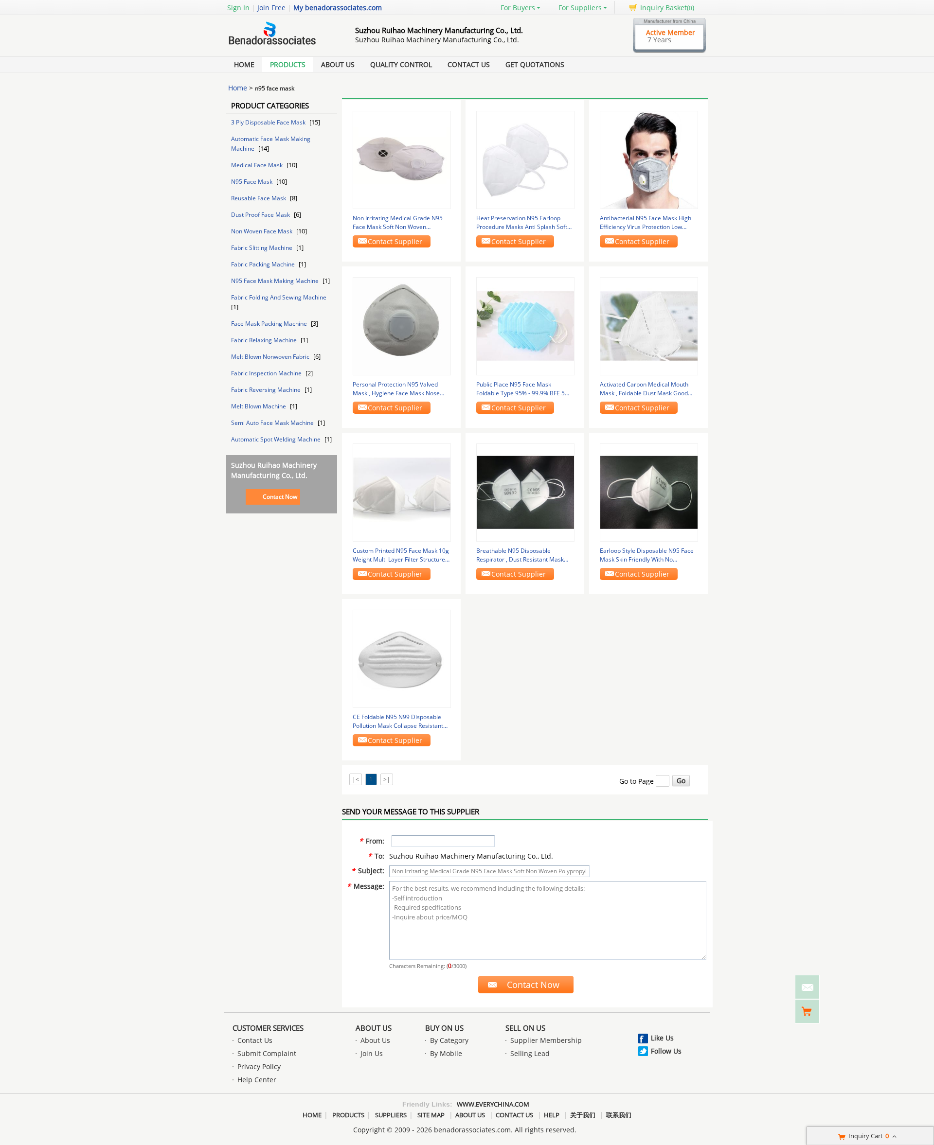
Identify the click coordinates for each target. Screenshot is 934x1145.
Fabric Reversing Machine (266, 390)
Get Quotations (534, 64)
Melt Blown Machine (259, 406)
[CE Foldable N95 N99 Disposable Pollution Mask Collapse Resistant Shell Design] (401, 658)
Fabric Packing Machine (263, 264)
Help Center (256, 1079)
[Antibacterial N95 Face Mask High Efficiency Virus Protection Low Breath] (649, 159)
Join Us (371, 1053)
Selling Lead (530, 1053)
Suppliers (391, 1114)
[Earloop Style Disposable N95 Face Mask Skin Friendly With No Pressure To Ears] (649, 492)
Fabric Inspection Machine (267, 373)
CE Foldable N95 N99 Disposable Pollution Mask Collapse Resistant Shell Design (398, 721)
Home (244, 64)
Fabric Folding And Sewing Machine (278, 297)
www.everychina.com (493, 1104)
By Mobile (446, 1053)
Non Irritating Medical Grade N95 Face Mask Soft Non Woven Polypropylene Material (398, 222)
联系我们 (618, 1114)
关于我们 (582, 1114)
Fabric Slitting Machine (262, 248)
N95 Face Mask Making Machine (275, 281)
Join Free (271, 7)
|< (355, 779)
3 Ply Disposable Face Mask (269, 122)
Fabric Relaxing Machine (264, 340)
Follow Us (666, 1051)
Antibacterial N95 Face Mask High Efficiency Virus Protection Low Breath (645, 222)
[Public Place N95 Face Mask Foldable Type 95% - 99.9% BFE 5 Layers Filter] (525, 325)
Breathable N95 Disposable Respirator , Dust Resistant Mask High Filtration (520, 555)
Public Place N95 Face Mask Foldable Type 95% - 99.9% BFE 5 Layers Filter (520, 389)
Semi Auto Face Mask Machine (273, 423)
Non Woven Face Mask (262, 231)
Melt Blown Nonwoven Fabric (271, 356)
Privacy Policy (259, 1066)
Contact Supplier (395, 241)
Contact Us (469, 64)
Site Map (431, 1114)
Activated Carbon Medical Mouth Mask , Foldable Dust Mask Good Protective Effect (644, 389)
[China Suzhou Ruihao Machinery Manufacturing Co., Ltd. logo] (279, 45)
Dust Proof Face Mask (261, 215)
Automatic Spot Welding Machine (276, 439)
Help (551, 1114)
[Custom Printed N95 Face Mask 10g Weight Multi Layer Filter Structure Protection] (401, 492)
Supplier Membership (546, 1040)
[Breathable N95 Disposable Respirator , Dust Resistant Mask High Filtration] (525, 492)
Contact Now (280, 497)
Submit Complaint (266, 1053)
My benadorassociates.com (337, 7)
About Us (338, 64)
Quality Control (401, 64)
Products (287, 64)
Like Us (662, 1037)
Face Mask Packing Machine (269, 323)
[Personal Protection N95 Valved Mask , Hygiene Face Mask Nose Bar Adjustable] (401, 325)
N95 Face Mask (252, 181)
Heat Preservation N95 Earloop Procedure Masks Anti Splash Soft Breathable (521, 222)
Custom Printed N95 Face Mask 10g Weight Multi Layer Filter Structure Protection (401, 555)
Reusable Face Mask (259, 198)
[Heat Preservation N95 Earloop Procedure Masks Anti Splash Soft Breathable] (525, 159)
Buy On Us (444, 1028)
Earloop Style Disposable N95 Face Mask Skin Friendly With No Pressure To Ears (647, 555)
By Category (449, 1040)
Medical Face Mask (257, 165)
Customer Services (268, 1028)
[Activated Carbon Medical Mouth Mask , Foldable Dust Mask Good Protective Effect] (649, 325)
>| (386, 779)
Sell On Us (525, 1028)
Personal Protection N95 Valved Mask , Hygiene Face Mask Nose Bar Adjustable (396, 389)
